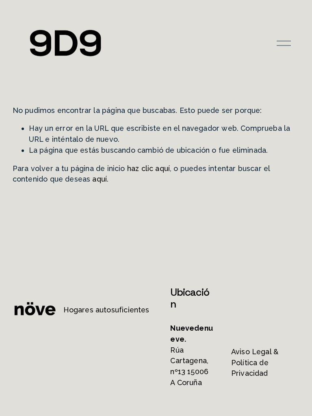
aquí (99, 179)
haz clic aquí (148, 168)
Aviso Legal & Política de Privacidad (254, 362)
